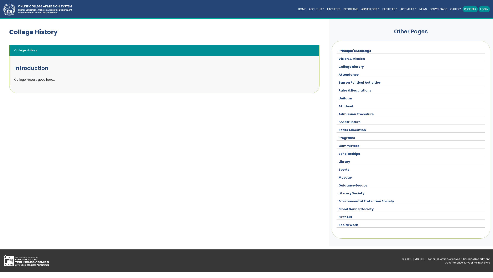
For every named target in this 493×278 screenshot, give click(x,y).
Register (470, 9)
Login (484, 9)
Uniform (345, 98)
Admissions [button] (369, 9)
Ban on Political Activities (360, 82)
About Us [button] (315, 9)
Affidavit (346, 106)
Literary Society (351, 193)
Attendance (349, 74)
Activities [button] (407, 9)
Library (344, 161)
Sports (344, 169)
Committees (349, 146)
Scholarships (349, 154)
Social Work (348, 225)
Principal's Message (355, 51)
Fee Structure (350, 122)
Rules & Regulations (355, 90)
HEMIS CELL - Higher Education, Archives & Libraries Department (451, 259)
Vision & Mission (352, 59)
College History (351, 66)
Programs (347, 138)
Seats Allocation (352, 130)
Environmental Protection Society (366, 201)
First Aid (345, 217)
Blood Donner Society (356, 209)
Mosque (345, 177)
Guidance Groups (353, 185)
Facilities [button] (388, 9)
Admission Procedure (356, 114)
